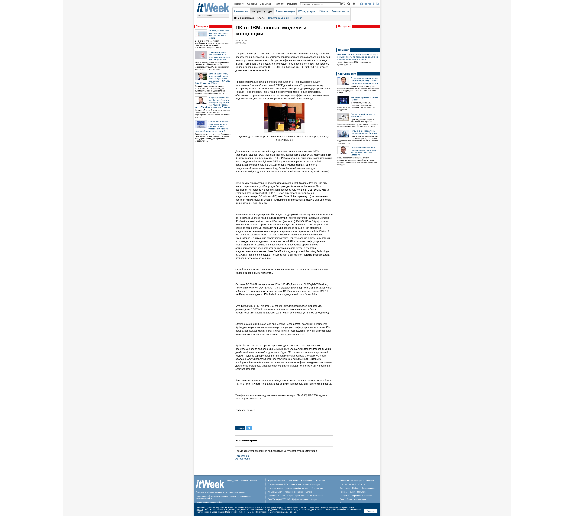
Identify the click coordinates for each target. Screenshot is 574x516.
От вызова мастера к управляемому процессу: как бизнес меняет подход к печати (364, 80)
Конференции (368, 488)
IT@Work (279, 4)
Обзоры (252, 4)
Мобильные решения (293, 492)
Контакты (254, 481)
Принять (370, 511)
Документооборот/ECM (278, 484)
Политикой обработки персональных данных (276, 512)
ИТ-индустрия (307, 11)
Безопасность (340, 11)
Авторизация (242, 458)
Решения (297, 18)
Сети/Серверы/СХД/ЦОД (279, 499)
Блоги (349, 499)
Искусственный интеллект (297, 488)
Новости (239, 4)
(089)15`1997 (241, 40)
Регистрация (242, 456)
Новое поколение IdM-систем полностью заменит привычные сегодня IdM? (219, 56)
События (265, 4)
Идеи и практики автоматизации (305, 484)
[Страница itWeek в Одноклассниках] (374, 4)
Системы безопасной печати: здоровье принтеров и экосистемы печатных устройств (364, 151)
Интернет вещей (275, 488)
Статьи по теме (347, 73)
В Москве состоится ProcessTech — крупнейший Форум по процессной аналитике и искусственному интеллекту (357, 56)
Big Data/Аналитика (276, 481)
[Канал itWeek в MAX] (361, 4)
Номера (343, 492)
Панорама (202, 26)
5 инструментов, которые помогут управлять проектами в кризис (219, 34)
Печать (240, 428)
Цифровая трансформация (304, 499)
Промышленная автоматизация (309, 495)
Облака (323, 11)
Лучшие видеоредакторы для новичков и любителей (364, 132)
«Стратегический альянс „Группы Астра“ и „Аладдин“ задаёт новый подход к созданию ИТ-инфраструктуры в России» (212, 102)
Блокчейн (320, 481)
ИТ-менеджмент (275, 492)
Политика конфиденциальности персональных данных (220, 492)
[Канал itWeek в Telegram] (366, 4)
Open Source (293, 481)
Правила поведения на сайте (209, 502)
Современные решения (361, 495)
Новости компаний (278, 18)
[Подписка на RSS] (378, 4)
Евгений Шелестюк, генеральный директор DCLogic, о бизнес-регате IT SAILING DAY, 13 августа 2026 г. (212, 78)
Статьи (261, 18)
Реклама (292, 4)
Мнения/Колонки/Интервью (352, 481)
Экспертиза (345, 488)
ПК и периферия (205, 16)
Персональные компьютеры (280, 495)
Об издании (232, 481)
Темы (342, 499)
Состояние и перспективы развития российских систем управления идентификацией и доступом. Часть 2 (212, 126)
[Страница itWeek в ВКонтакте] (370, 4)
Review (352, 492)
